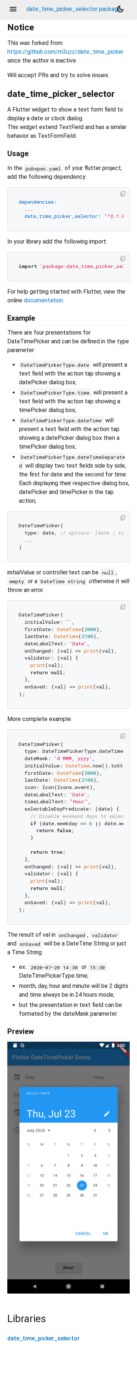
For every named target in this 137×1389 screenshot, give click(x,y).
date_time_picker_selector (43, 1338)
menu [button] (13, 9)
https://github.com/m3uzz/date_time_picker (65, 51)
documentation (43, 300)
